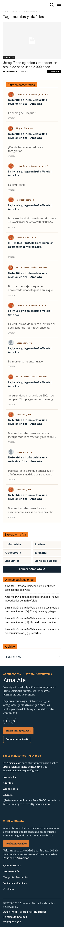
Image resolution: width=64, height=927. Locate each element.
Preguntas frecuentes (15, 877)
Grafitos (39, 544)
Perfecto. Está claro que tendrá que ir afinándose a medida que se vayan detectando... (30, 472)
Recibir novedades (16, 843)
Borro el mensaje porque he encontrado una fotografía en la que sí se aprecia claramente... (31, 288)
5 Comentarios (54, 71)
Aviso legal (10, 911)
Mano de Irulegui (45, 561)
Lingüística (12, 561)
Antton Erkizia (10, 71)
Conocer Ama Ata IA (32, 569)
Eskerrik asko (16, 185)
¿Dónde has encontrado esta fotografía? (25, 149)
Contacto (8, 889)
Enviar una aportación (18, 730)
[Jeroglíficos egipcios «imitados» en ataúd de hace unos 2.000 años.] (32, 40)
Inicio (5, 11)
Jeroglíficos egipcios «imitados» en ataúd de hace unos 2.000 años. (30, 65)
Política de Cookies (15, 916)
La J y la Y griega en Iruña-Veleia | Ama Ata (30, 173)
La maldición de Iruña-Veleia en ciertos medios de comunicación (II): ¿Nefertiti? (32, 631)
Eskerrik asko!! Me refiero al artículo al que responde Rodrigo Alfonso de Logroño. (31, 326)
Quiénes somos (12, 865)
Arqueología (13, 552)
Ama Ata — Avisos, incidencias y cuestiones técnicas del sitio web (30, 587)
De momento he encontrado (25, 361)
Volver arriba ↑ (12, 922)
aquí (47, 804)
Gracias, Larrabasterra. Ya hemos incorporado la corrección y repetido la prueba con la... (31, 435)
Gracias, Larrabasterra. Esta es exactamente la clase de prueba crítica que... (31, 510)
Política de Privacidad (16, 858)
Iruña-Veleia (9, 57)
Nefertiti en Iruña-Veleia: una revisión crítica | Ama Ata (27, 101)
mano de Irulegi (30, 766)
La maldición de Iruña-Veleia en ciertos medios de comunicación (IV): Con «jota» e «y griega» (32, 609)
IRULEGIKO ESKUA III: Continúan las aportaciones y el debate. (30, 245)
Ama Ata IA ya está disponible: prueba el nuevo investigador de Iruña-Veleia (32, 598)
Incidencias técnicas (15, 883)
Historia (7, 794)
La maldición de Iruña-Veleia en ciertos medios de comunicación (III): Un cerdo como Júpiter (32, 620)
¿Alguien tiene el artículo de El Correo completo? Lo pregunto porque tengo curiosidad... (31, 397)
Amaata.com (14, 763)
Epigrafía (40, 552)
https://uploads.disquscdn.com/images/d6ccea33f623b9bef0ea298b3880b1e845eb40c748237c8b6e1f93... (32, 220)
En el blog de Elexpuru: (22, 113)
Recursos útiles (12, 871)
